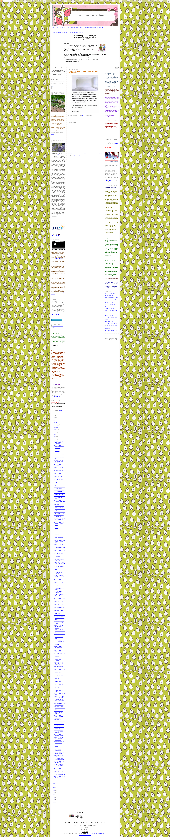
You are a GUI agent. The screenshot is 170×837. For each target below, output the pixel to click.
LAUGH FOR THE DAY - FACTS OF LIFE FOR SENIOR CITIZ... (59, 541)
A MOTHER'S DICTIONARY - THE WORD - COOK (59, 742)
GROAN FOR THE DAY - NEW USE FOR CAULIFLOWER (59, 493)
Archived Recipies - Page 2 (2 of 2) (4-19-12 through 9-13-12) (87, 29)
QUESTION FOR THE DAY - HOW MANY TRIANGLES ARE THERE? (59, 701)
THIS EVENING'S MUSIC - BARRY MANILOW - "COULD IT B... (58, 555)
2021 (54, 783)
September (56, 427)
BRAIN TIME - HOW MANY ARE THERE (59, 667)
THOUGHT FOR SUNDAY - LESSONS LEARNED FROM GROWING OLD (59, 612)
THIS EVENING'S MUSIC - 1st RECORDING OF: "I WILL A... (59, 519)
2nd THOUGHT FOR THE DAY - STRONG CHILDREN (59, 487)
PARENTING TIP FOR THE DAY (59, 774)
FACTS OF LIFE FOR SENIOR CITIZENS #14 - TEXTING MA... (59, 568)
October (55, 425)
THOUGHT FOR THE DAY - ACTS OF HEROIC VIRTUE (59, 772)
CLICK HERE (55, 314)
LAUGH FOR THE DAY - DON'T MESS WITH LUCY (59, 753)
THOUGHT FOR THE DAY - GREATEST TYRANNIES (59, 545)
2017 (54, 790)
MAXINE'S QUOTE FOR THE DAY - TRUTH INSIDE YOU (59, 530)
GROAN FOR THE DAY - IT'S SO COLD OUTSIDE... (59, 608)
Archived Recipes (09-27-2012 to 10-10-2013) (108, 29)
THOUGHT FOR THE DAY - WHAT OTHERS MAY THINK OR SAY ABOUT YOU (84, 72)
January (55, 779)
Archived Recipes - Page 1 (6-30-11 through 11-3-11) (93, 27)
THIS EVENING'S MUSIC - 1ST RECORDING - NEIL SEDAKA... (59, 497)
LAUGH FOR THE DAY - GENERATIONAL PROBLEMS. (58, 659)
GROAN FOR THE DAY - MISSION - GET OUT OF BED (59, 457)
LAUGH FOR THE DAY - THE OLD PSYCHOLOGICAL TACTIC (59, 622)
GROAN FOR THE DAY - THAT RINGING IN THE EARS (59, 704)
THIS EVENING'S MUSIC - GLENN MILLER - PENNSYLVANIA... (58, 749)
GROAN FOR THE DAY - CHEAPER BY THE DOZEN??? (58, 572)
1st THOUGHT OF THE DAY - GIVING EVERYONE (59, 490)
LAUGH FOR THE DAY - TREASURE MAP (58, 769)
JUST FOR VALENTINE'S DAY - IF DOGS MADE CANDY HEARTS (59, 588)
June (55, 432)
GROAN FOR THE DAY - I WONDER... (58, 533)
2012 (54, 799)
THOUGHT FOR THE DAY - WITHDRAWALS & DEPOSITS (59, 627)
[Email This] (86, 115)
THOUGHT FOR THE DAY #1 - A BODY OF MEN (59, 605)
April (55, 436)
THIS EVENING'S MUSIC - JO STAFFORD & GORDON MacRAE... (59, 655)
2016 (54, 792)
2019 (54, 787)
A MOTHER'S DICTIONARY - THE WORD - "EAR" (59, 471)
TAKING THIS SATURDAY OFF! (59, 615)
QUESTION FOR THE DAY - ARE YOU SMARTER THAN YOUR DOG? (59, 509)
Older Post (100, 153)
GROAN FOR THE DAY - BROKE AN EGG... (58, 651)
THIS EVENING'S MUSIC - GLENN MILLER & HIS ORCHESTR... (58, 731)
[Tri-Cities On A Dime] (52, 88)
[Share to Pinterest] (91, 115)
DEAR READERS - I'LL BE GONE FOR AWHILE (58, 515)
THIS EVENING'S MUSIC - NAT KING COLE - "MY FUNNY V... (59, 576)
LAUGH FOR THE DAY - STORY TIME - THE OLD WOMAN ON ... (59, 447)
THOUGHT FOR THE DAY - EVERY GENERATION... (59, 697)
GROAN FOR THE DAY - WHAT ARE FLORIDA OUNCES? (59, 513)
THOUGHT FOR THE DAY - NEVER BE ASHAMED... (59, 505)
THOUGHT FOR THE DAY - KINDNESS (59, 644)
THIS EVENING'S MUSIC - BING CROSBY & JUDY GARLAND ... (58, 637)
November (56, 424)
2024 (54, 419)
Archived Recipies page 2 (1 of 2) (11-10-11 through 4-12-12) (63, 29)
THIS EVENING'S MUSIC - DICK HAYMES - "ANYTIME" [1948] (58, 595)
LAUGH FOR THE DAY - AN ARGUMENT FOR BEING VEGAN (59, 524)
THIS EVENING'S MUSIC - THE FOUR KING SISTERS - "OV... (59, 674)
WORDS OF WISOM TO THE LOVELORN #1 (59, 724)
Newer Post (70, 153)
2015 (54, 794)
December (56, 422)
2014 (54, 795)
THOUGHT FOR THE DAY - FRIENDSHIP (59, 450)
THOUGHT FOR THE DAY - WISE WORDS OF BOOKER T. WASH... (59, 584)
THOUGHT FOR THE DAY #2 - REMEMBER (59, 602)
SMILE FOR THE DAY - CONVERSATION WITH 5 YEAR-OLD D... (59, 559)
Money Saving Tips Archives (76, 27)
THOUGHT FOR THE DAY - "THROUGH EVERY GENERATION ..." (59, 739)
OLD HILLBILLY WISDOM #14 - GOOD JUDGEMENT (59, 548)
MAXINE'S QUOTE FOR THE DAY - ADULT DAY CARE (59, 683)
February (55, 439)
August (55, 429)
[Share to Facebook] (90, 115)
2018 (54, 789)
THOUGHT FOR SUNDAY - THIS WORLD (58, 477)
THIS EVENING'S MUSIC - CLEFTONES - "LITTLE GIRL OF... (58, 765)
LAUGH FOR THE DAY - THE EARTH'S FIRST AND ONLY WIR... (59, 502)
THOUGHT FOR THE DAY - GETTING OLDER (59, 680)
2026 (54, 415)
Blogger (60, 410)
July (55, 431)
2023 (54, 420)
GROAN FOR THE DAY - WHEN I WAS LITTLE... (59, 551)
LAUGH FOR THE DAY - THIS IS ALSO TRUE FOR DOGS (59, 641)
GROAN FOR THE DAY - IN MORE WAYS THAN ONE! (59, 762)
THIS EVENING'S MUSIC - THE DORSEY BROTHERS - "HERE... (59, 537)
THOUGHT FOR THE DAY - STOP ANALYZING (59, 468)
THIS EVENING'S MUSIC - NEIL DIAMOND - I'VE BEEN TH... (58, 461)
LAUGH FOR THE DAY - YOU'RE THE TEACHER (59, 735)
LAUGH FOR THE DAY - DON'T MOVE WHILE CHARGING (59, 599)
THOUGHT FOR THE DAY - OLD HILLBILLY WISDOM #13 (59, 721)
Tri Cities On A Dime (92, 15)
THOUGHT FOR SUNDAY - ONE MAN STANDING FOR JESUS (59, 708)
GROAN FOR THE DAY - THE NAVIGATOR (59, 474)
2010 (54, 802)
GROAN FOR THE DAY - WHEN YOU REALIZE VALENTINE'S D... (59, 671)
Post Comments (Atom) (77, 155)
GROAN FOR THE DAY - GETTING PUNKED (58, 592)
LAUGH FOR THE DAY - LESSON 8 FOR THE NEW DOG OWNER (59, 717)
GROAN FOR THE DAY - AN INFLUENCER (59, 727)
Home (53, 27)
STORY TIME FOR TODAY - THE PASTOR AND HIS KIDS (59, 759)
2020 (54, 785)
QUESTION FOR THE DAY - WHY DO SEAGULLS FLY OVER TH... (59, 647)
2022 (54, 782)
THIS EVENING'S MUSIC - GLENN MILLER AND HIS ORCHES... (59, 618)
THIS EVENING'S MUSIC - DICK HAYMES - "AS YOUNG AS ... (58, 712)
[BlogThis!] (87, 115)
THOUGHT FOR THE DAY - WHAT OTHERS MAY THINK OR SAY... (59, 663)
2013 (54, 797)
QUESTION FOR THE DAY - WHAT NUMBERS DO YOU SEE (59, 631)
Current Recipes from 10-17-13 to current (59, 32)
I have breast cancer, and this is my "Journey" (77, 32)
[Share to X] (88, 115)
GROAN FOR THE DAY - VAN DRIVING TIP (59, 686)
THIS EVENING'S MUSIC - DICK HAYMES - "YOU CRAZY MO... (58, 481)
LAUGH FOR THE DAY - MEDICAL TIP (58, 580)
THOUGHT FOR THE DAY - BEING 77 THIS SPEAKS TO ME (59, 563)
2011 (54, 801)
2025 (54, 417)
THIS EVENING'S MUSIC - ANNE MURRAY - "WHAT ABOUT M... (59, 690)
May (55, 434)
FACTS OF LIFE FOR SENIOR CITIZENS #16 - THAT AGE (59, 453)
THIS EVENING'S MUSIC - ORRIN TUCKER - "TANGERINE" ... (58, 442)
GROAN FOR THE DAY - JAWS (59, 634)
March (55, 437)
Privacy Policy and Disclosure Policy (62, 27)
